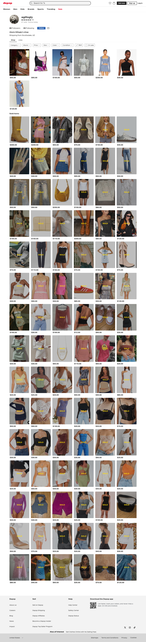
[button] (27, 20)
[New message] (48, 28)
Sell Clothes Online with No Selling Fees (81, 632)
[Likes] (110, 3)
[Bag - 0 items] (114, 3)
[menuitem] (7, 9)
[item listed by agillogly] (19, 62)
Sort (80, 45)
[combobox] (60, 3)
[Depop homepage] (7, 3)
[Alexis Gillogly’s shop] (14, 20)
